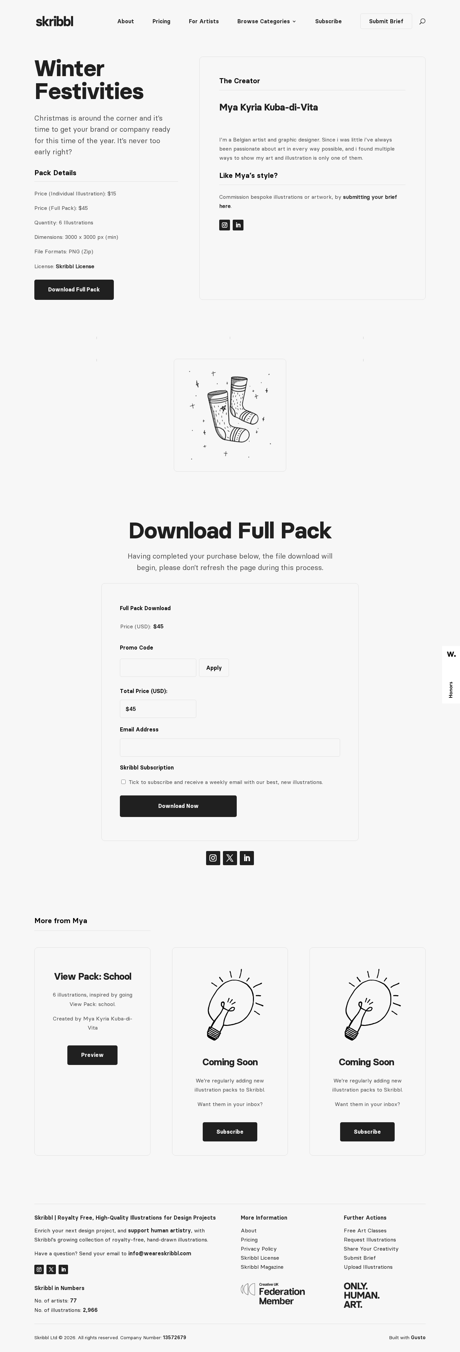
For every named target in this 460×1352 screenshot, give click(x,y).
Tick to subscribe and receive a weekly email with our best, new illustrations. (226, 782)
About (125, 22)
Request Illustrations (370, 1239)
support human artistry (159, 1230)
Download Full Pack (74, 289)
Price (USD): (135, 626)
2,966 (90, 1310)
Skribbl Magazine (262, 1266)
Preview (92, 1054)
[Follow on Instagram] (224, 225)
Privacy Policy (259, 1248)
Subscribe (328, 22)
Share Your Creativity (371, 1248)
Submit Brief (386, 21)
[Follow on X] (230, 858)
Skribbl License (75, 266)
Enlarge (133, 352)
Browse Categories (263, 22)
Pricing (161, 22)
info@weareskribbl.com (159, 1253)
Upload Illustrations (368, 1266)
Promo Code (136, 647)
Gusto (418, 1337)
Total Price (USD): (143, 691)
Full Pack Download (145, 608)
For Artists (204, 22)
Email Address (141, 729)
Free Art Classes (365, 1230)
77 (73, 1300)
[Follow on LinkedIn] (238, 225)
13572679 (174, 1337)
